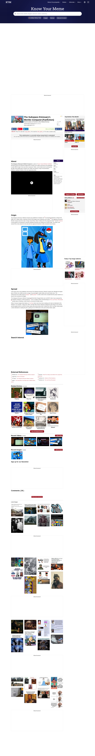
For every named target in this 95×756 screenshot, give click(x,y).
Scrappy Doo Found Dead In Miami (29, 413)
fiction (58, 176)
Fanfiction (35, 121)
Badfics (17, 413)
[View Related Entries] (43, 121)
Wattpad (53, 427)
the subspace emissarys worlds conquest (58, 182)
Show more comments (37, 496)
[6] (30, 298)
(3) (73, 197)
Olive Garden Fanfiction (29, 428)
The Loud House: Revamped (56, 299)
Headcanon (53, 398)
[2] (50, 218)
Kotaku (27, 294)
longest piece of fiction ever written (58, 181)
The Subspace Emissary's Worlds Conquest (26, 374)
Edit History (81, 194)
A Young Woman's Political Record (40, 428)
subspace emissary (57, 178)
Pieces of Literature (21, 376)
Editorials (72, 2)
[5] (36, 293)
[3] (54, 220)
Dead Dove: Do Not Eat (41, 413)
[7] (11, 300)
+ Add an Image (58, 449)
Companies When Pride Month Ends (79, 269)
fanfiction (55, 176)
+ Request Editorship (80, 197)
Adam (33, 125)
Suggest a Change (70, 194)
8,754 (59, 121)
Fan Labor (55, 166)
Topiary (66, 142)
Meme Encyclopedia (53, 2)
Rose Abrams (38, 123)
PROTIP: (13, 131)
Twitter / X (77, 142)
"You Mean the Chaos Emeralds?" (41, 399)
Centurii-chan (77, 278)
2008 (54, 169)
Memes (52, 18)
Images (45, 18)
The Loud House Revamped (50, 380)
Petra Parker (67, 268)
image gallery (27, 131)
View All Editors (74, 211)
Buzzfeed (34, 294)
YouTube (31, 303)
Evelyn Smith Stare (68, 132)
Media (64, 2)
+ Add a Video (59, 435)
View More (74, 146)
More (79, 2)
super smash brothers (58, 177)
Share (14, 129)
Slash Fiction (53, 413)
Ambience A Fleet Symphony (50, 378)
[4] (29, 293)
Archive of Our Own (17, 427)
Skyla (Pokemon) (68, 278)
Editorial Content (61, 18)
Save (20, 129)
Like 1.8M (59, 129)
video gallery (40, 131)
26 (58, 125)
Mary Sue (29, 398)
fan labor (57, 179)
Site (80, 140)
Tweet (26, 129)
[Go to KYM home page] (8, 2)
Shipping (17, 398)
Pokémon (61, 220)
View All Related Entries (37, 431)
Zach (69, 204)
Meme (58, 160)
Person (69, 140)
